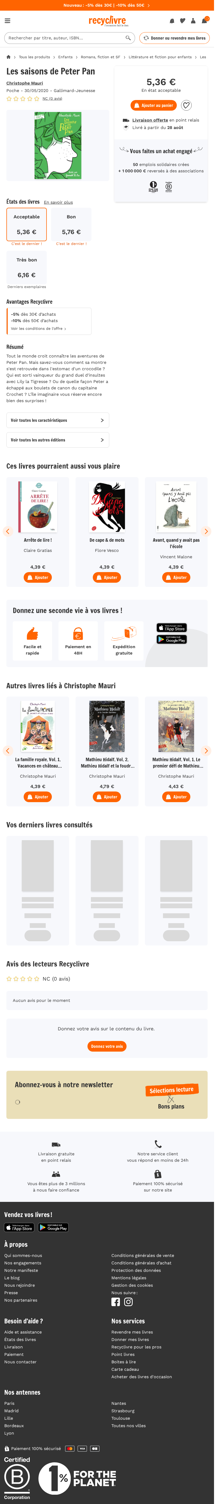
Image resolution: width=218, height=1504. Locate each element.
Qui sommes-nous (23, 1255)
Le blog (12, 1277)
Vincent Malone (176, 556)
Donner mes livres (130, 1339)
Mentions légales (128, 1277)
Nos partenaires (20, 1300)
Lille (8, 1418)
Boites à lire (123, 1361)
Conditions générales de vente (142, 1255)
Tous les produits (34, 57)
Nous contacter (20, 1361)
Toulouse (120, 1418)
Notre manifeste (21, 1270)
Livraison (13, 1346)
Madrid (11, 1410)
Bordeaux (14, 1425)
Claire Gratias (38, 550)
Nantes (118, 1403)
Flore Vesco (107, 550)
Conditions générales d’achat (141, 1262)
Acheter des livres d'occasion (141, 1376)
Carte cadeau (125, 1369)
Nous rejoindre (19, 1285)
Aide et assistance (23, 1332)
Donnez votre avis (107, 1046)
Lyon (9, 1433)
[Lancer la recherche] (128, 38)
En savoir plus (58, 202)
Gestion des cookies (132, 1285)
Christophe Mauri (24, 83)
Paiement (14, 1354)
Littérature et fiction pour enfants (160, 57)
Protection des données (136, 1270)
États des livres (20, 1339)
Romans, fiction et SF (100, 57)
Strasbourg (123, 1410)
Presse (11, 1292)
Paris (9, 1403)
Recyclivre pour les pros (136, 1346)
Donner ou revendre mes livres (178, 38)
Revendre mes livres (132, 1332)
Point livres (123, 1354)
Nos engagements (22, 1262)
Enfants (65, 57)
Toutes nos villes (128, 1425)
